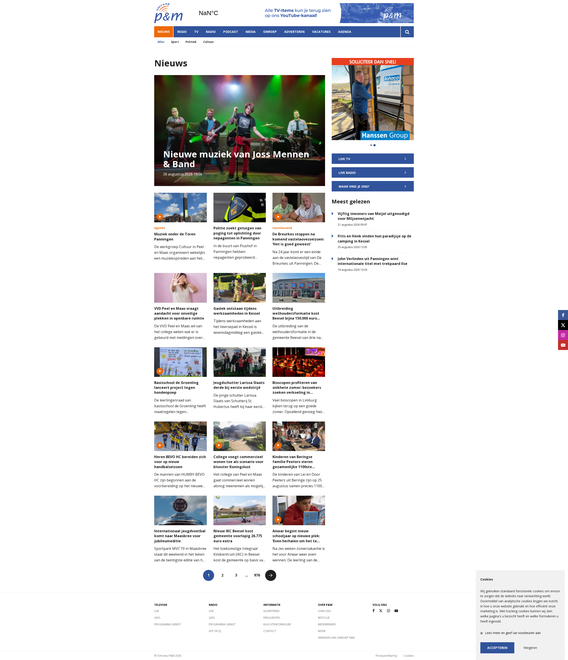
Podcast (230, 32)
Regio (182, 32)
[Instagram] (388, 611)
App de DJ (215, 631)
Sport (175, 42)
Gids (157, 618)
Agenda (344, 32)
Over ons (324, 611)
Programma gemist (167, 624)
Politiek (191, 42)
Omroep (270, 32)
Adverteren (294, 32)
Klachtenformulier (277, 624)
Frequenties (271, 618)
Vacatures (321, 32)
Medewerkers (327, 624)
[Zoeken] (407, 31)
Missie (321, 631)
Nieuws (164, 32)
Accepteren (497, 648)
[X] (381, 611)
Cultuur (208, 42)
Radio (211, 32)
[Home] (173, 13)
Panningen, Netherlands (219, 13)
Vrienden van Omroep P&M (336, 638)
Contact (269, 631)
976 (257, 575)
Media (251, 32)
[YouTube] (396, 611)
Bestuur (323, 618)
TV (196, 32)
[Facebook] (374, 611)
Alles (161, 42)
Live (156, 611)
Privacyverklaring (386, 656)
